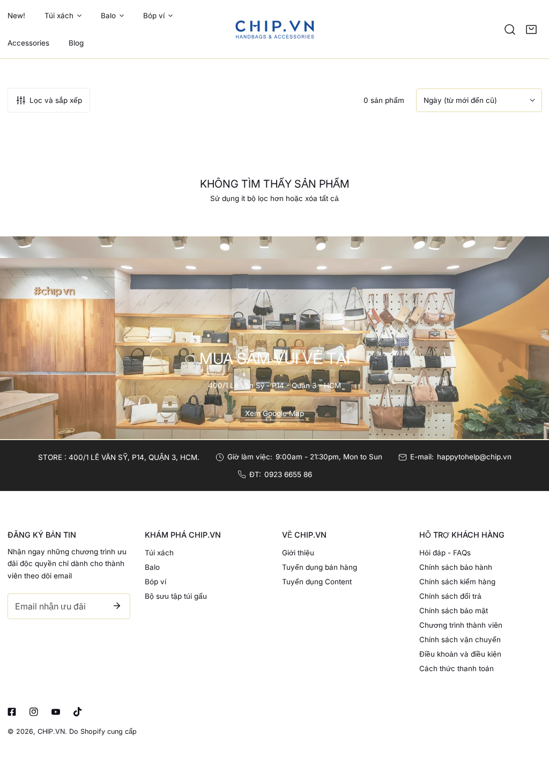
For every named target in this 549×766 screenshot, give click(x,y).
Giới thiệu (298, 552)
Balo (152, 567)
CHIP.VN (51, 731)
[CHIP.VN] (274, 29)
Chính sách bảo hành (455, 567)
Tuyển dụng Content (317, 581)
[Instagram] (33, 712)
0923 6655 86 (288, 474)
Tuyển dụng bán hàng (319, 567)
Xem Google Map (274, 413)
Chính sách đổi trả (450, 596)
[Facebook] (12, 712)
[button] (531, 29)
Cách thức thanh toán (456, 668)
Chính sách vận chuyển (460, 639)
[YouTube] (55, 712)
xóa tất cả (322, 198)
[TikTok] (77, 712)
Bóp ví (155, 581)
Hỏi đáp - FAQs (445, 552)
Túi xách (159, 552)
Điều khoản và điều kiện (460, 654)
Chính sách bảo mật (453, 610)
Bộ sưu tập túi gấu (176, 596)
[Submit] (117, 605)
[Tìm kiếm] (510, 29)
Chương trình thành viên (460, 625)
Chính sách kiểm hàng (457, 581)
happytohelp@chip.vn (474, 456)
